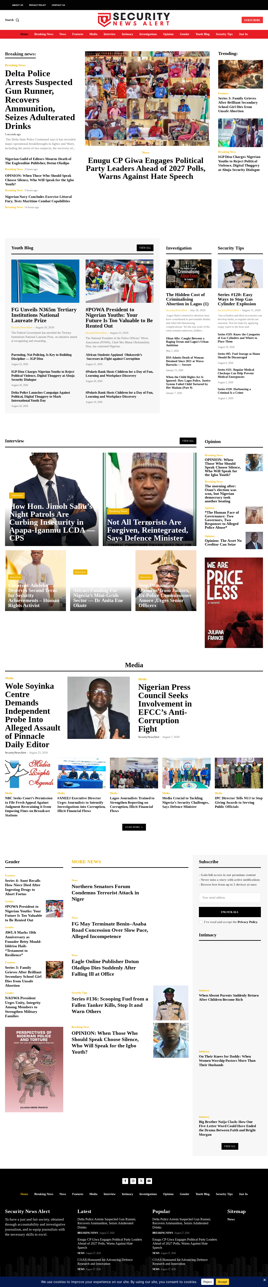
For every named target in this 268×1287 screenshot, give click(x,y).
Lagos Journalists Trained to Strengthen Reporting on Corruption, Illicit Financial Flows (132, 804)
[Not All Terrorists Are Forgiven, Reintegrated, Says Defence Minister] (149, 499)
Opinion (209, 508)
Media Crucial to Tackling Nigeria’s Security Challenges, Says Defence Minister (185, 802)
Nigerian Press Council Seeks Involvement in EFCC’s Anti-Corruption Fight (165, 707)
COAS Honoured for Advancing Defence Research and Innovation (105, 1261)
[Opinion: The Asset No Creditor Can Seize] (254, 540)
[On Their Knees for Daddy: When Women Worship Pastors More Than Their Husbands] (230, 1027)
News (145, 152)
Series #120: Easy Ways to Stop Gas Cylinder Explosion (237, 299)
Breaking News (15, 65)
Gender (9, 901)
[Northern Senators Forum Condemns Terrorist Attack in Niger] (170, 890)
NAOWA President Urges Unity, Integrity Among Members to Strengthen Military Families (23, 1007)
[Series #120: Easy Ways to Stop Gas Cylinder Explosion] (240, 273)
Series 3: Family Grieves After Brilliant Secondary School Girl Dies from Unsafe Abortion (23, 976)
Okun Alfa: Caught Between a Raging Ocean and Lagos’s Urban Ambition (187, 342)
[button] (13, 20)
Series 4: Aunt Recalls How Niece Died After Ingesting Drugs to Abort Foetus (22, 887)
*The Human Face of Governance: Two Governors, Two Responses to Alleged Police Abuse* (222, 520)
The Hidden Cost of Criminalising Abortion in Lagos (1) (187, 299)
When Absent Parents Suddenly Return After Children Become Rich (229, 997)
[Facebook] (125, 1181)
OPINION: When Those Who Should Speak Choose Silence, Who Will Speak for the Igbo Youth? (39, 180)
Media (9, 678)
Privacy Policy (247, 922)
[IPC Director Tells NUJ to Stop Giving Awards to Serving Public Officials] (239, 773)
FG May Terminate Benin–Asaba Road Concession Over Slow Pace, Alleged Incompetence (110, 930)
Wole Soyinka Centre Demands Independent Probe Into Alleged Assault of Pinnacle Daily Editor (32, 715)
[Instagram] (133, 1181)
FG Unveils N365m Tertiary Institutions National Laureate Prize (44, 315)
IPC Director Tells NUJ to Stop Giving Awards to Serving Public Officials (239, 802)
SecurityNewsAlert (21, 327)
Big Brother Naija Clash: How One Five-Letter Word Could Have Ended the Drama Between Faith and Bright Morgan (227, 1128)
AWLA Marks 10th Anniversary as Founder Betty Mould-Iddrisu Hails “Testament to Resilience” (23, 943)
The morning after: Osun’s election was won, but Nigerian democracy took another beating (220, 493)
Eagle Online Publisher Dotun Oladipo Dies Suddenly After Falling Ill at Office (105, 968)
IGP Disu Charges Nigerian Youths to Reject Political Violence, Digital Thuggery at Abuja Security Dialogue (239, 163)
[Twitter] (141, 1181)
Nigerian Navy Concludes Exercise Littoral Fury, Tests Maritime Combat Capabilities (38, 199)
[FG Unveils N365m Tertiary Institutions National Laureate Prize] (45, 281)
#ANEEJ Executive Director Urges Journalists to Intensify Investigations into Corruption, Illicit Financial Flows (81, 804)
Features (223, 93)
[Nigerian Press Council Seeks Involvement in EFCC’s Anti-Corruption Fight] (232, 708)
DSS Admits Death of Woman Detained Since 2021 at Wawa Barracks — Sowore (185, 361)
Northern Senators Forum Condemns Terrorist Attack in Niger (105, 892)
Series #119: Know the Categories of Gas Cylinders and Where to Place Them (239, 338)
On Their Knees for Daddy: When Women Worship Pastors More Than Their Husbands (227, 1060)
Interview (17, 495)
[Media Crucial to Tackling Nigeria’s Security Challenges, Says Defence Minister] (186, 773)
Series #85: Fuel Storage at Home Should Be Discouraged (239, 355)
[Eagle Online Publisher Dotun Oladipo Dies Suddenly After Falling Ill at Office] (170, 965)
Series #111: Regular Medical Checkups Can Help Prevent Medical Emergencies (236, 373)
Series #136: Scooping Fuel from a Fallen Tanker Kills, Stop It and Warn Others (110, 1005)
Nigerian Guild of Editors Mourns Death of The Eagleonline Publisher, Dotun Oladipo (38, 161)
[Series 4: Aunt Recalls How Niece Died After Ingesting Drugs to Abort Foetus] (54, 882)
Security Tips (79, 992)
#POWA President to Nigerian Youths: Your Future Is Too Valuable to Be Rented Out (119, 318)
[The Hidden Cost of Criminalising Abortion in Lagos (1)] (188, 273)
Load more (132, 827)
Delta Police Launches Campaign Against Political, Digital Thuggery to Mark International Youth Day (40, 396)
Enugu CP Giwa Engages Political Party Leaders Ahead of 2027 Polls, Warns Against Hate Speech (146, 168)
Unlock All (230, 912)
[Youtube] (149, 1181)
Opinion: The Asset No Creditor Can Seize (223, 542)
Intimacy (204, 990)
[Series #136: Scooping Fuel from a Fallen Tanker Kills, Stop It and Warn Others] (170, 1002)
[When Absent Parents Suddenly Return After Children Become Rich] (230, 966)
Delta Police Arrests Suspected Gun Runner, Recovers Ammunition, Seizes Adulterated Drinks (106, 1223)
